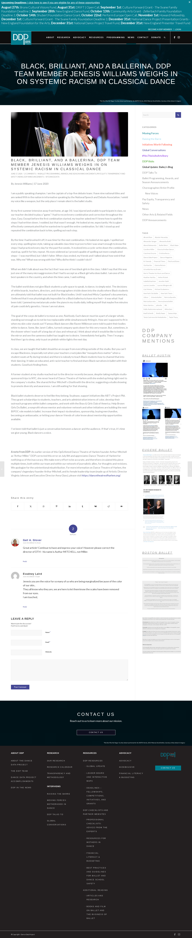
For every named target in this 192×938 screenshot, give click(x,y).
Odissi (146, 297)
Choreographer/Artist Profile (158, 187)
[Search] (164, 37)
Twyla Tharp (173, 317)
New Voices (151, 193)
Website (48, 652)
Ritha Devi (168, 309)
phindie (159, 305)
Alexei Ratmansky (150, 245)
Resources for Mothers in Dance (96, 842)
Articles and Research (95, 898)
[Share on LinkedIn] (69, 506)
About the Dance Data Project (21, 763)
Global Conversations (154, 150)
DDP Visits (148, 161)
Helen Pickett (163, 277)
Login (178, 29)
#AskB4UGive (127, 767)
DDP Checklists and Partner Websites (95, 812)
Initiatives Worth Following (157, 144)
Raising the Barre (151, 138)
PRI (166, 305)
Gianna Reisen (160, 265)
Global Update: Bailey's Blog (157, 166)
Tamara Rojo (172, 313)
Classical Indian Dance (165, 249)
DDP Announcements (34, 177)
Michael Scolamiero (162, 289)
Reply (25, 561)
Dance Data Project (150, 257)
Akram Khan (148, 237)
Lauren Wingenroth (164, 285)
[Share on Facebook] (17, 506)
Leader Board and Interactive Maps (97, 777)
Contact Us (96, 732)
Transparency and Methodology (59, 775)
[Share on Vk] (95, 506)
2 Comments (30, 174)
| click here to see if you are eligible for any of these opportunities (50, 2)
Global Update (96, 766)
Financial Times (159, 261)
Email (47, 642)
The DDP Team (19, 771)
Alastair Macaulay (161, 237)
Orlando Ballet (156, 297)
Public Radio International (153, 309)
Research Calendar (60, 767)
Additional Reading (95, 890)
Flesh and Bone (173, 261)
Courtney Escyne (150, 253)
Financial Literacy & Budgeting (93, 857)
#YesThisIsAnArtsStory (155, 155)
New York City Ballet (151, 293)
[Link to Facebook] (175, 37)
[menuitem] (160, 29)
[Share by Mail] (121, 506)
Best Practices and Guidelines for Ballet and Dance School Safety (96, 876)
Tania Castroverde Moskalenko (155, 317)
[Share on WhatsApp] (43, 506)
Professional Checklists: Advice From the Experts (97, 825)
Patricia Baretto (170, 297)
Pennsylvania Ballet (165, 301)
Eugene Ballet (157, 450)
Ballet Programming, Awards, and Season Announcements (68, 174)
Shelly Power (160, 313)
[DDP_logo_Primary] (21, 38)
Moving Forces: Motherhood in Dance (57, 804)
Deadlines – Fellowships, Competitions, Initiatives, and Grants (96, 796)
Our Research (56, 761)
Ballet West (163, 245)
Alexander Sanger (150, 241)
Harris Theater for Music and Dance (157, 273)
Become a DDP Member (160, 29)
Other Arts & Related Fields (157, 214)
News (20, 177)
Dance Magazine (166, 257)
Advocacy (125, 761)
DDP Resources (93, 761)
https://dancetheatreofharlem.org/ (101, 475)
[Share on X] (30, 506)
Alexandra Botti (165, 241)
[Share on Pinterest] (56, 506)
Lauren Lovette (149, 285)
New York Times (166, 293)
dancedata (53, 177)
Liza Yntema (148, 289)
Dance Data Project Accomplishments (23, 779)
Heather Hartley (149, 277)
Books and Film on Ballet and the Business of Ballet (97, 912)
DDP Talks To (149, 172)
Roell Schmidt (148, 313)
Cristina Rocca (164, 253)
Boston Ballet (157, 552)
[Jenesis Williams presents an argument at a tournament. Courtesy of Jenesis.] (69, 134)
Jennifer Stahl (164, 281)
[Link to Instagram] (179, 37)
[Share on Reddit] (108, 506)
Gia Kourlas (148, 265)
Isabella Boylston (150, 281)
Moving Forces (150, 133)
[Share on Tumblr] (82, 506)
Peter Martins (149, 305)
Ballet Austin (156, 355)
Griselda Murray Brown (152, 269)
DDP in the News (21, 788)
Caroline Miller (149, 249)
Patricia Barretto (150, 301)
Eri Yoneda (147, 261)
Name (47, 632)
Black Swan (174, 245)
